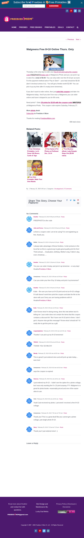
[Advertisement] (18, 50)
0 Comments (68, 189)
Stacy (35, 427)
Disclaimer (66, 507)
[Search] (77, 27)
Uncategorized (58, 189)
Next (77, 39)
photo (33, 110)
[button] (42, 4)
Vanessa (36, 379)
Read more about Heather (17, 504)
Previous (71, 39)
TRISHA (35, 342)
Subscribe (30, 113)
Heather (35, 217)
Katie (35, 308)
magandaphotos (38, 331)
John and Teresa (38, 228)
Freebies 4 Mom (45, 269)
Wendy (35, 353)
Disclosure (72, 504)
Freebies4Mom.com (47, 118)
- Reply (62, 217)
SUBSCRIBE (53, 6)
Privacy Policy (61, 504)
